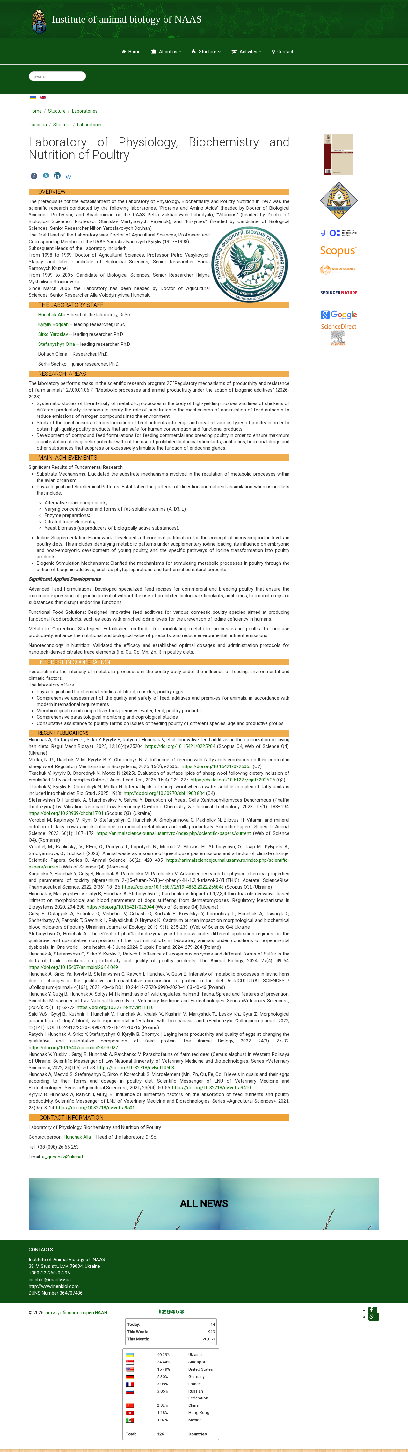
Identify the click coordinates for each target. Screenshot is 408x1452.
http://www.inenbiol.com (54, 1286)
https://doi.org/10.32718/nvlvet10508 (135, 1068)
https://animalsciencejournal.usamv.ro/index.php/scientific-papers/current (174, 833)
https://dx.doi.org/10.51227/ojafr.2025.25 (233, 780)
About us (168, 51)
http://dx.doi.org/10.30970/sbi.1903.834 (164, 793)
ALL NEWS (204, 1203)
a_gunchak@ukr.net (62, 1157)
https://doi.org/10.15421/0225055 (216, 766)
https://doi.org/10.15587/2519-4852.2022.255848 (173, 887)
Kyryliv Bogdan (53, 324)
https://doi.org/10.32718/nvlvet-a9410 (211, 1088)
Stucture (207, 51)
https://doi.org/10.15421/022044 (120, 907)
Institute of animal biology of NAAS (127, 19)
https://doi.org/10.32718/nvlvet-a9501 (95, 1108)
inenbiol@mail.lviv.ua (50, 1279)
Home (134, 51)
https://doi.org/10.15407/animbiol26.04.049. (74, 967)
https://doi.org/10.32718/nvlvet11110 (115, 1007)
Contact (285, 51)
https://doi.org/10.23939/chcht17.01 (66, 813)
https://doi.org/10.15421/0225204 (180, 746)
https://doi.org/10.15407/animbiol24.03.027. (74, 1047)
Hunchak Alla (51, 314)
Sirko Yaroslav (53, 334)
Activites (248, 51)
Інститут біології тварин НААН (76, 1312)
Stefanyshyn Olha (56, 344)
